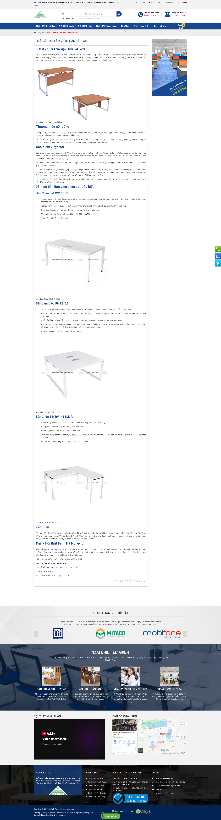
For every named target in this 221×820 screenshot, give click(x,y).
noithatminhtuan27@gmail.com (55, 575)
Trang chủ (40, 32)
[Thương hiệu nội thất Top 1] (40, 14)
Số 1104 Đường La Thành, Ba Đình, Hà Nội (60, 567)
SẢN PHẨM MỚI (141, 26)
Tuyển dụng (182, 2)
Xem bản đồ (160, 789)
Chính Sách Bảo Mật (95, 778)
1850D (80, 18)
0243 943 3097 (181, 782)
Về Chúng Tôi (140, 2)
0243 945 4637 (169, 782)
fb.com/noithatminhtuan (165, 793)
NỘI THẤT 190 (84, 26)
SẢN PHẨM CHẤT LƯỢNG (51, 689)
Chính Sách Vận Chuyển (97, 793)
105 (76, 18)
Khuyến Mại (169, 2)
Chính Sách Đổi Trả (95, 789)
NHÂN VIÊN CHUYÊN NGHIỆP (130, 689)
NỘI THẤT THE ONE (45, 26)
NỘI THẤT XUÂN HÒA (106, 26)
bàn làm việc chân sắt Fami (68, 54)
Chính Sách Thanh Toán (97, 782)
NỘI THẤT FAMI (66, 26)
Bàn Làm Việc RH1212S (52, 303)
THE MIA (125, 26)
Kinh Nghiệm (160, 26)
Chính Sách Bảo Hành (96, 785)
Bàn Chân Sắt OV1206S (52, 193)
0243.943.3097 (179, 15)
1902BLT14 (88, 18)
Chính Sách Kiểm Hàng (96, 796)
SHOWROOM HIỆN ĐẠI (170, 689)
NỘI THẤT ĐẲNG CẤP (91, 689)
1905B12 (95, 18)
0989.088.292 (151, 15)
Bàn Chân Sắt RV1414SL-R (54, 416)
